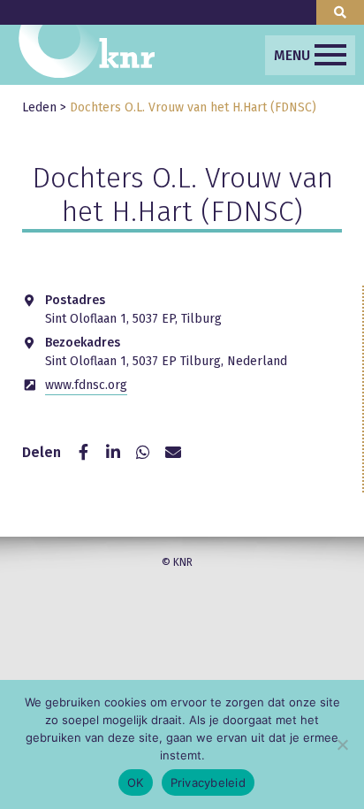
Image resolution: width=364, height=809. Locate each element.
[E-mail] (173, 452)
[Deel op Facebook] (83, 452)
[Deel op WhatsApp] (143, 452)
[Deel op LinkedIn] (113, 452)
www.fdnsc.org (86, 385)
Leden (39, 107)
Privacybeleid (208, 782)
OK (135, 782)
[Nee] (342, 744)
